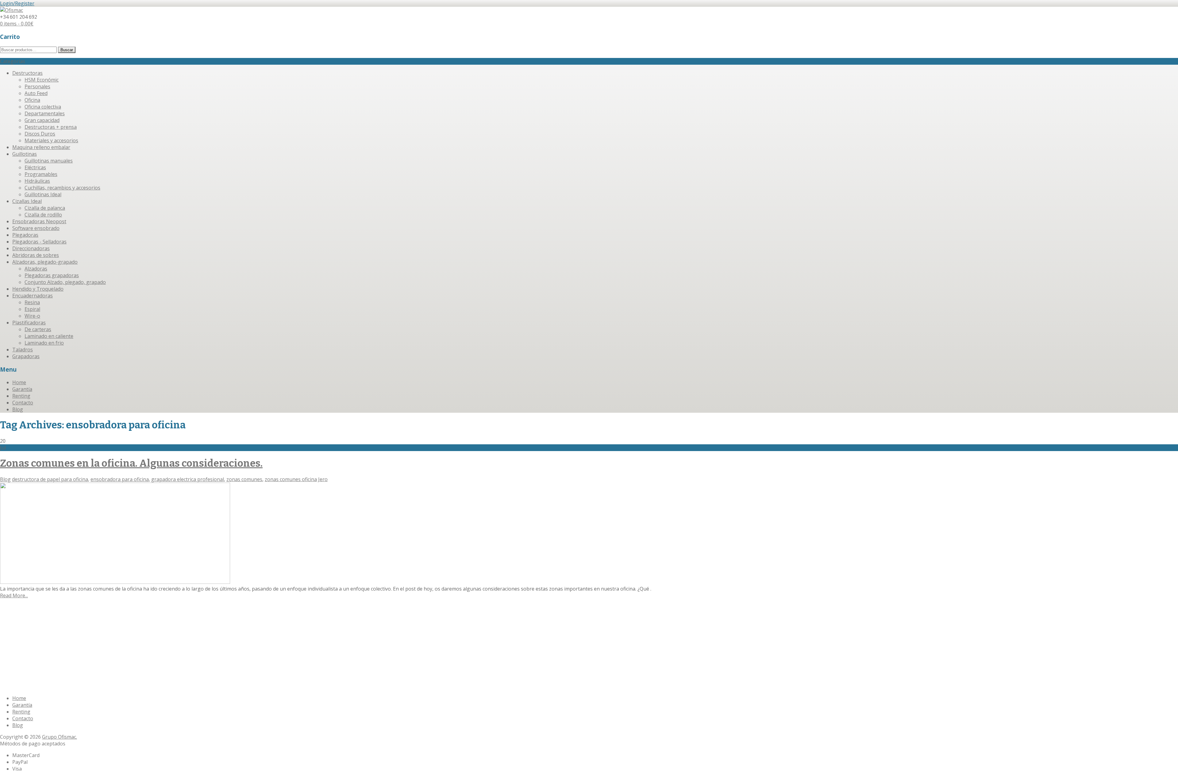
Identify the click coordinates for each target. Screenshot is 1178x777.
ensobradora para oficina (119, 479)
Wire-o (32, 315)
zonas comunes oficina (291, 479)
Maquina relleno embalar (41, 147)
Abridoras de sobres (35, 255)
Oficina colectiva (43, 106)
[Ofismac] (11, 10)
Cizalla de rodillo (43, 214)
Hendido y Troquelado (38, 288)
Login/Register (17, 3)
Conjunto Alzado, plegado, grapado (65, 282)
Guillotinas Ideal (43, 194)
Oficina (32, 100)
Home (19, 382)
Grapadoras (26, 356)
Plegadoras (25, 235)
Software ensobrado (36, 228)
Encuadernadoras (32, 295)
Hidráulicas (37, 181)
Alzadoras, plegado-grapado (45, 261)
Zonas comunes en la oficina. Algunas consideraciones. (131, 463)
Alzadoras (36, 268)
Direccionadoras (31, 248)
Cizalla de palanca (45, 208)
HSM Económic (42, 79)
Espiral (32, 309)
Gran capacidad (42, 120)
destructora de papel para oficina (50, 479)
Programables (41, 174)
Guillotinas (24, 154)
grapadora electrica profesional (187, 479)
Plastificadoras (29, 322)
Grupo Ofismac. (59, 736)
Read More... (14, 595)
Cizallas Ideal (27, 201)
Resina (32, 302)
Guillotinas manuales (49, 160)
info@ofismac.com (33, 686)
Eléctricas (35, 167)
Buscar (66, 50)
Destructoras (27, 73)
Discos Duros (40, 133)
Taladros (22, 349)
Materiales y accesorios (51, 140)
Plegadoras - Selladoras (39, 241)
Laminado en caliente (49, 336)
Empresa (22, 621)
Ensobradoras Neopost (39, 221)
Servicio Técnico (71, 621)
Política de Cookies (126, 647)
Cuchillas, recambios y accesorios (62, 187)
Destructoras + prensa (51, 127)
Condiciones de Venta (37, 647)
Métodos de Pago (83, 647)
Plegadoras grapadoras (52, 275)
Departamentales (45, 113)
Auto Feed (36, 93)
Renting (21, 395)
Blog (17, 409)
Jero (323, 479)
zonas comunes (244, 479)
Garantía (22, 389)
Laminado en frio (44, 342)
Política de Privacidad (173, 647)
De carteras (38, 329)
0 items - (16, 23)
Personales (37, 86)
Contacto (22, 402)
